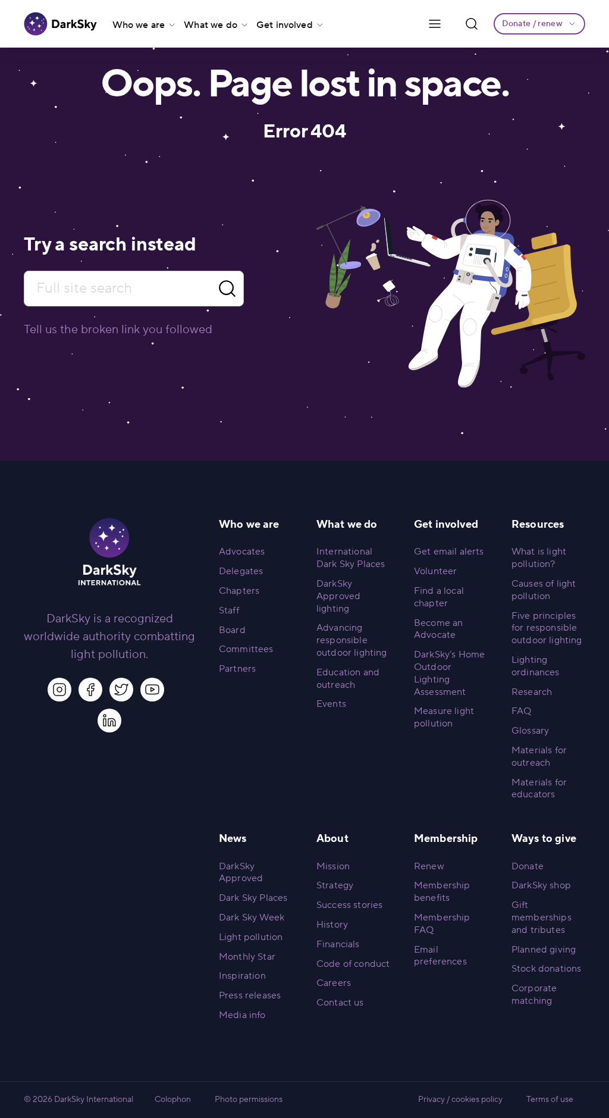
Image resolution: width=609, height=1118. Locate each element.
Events (331, 704)
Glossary (530, 731)
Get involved (284, 25)
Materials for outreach (539, 756)
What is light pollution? (538, 558)
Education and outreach (347, 678)
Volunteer (435, 571)
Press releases (250, 995)
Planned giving (543, 950)
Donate (527, 866)
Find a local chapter (439, 597)
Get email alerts (449, 552)
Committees (246, 649)
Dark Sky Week (251, 917)
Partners (237, 669)
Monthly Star (247, 957)
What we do (210, 25)
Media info (242, 1015)
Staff (229, 610)
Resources (537, 524)
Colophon (173, 1099)
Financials (338, 944)
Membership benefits (442, 891)
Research (531, 692)
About (332, 838)
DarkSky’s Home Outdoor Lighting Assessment (449, 673)
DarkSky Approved (241, 872)
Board (232, 630)
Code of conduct (353, 964)
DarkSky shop (541, 885)
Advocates (242, 552)
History (332, 925)
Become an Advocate (438, 629)
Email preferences (440, 956)
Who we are (138, 25)
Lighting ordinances (535, 666)
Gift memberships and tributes (541, 917)
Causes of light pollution (543, 590)
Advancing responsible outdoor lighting (351, 640)
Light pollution (250, 937)
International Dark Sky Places (350, 558)
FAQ (521, 711)
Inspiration (242, 976)
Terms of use (549, 1099)
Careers (333, 983)
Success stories (349, 905)
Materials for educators (539, 788)
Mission (333, 866)
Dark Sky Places (253, 898)
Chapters (239, 591)
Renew (429, 866)
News (233, 838)
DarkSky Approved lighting (338, 596)
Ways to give (543, 838)
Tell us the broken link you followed (118, 329)
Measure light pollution (444, 717)
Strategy (334, 885)
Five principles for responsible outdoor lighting (546, 628)
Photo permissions (248, 1099)
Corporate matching (534, 994)
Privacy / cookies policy (460, 1099)
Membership (446, 838)
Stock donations (546, 969)
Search (227, 289)
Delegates (241, 571)
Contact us (340, 1003)
